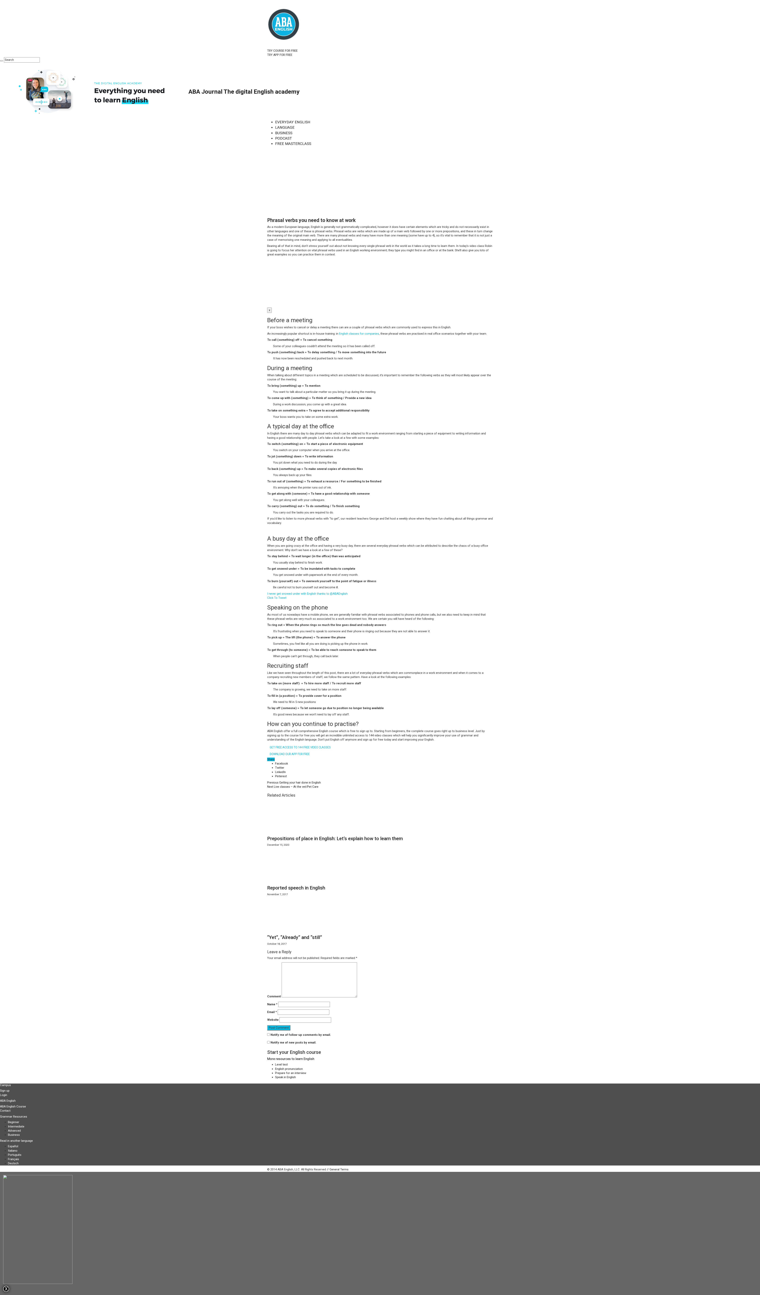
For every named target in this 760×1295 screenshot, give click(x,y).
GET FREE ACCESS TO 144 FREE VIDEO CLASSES (300, 747)
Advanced (14, 1130)
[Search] (1, 60)
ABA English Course (13, 1106)
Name (272, 1004)
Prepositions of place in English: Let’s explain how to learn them (335, 838)
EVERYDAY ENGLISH (292, 122)
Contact (5, 1110)
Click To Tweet (276, 598)
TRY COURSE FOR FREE (282, 50)
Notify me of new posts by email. (293, 1042)
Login (3, 1095)
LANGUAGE (284, 127)
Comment (274, 996)
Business (14, 1135)
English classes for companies (359, 333)
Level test (281, 1064)
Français (13, 1159)
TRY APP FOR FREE (279, 55)
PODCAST (283, 138)
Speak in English (285, 1077)
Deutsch (13, 1163)
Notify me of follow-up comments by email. (301, 1035)
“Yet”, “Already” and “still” (294, 937)
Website (273, 1020)
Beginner (13, 1122)
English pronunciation (289, 1069)
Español (13, 1146)
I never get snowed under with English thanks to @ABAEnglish (307, 593)
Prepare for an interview (290, 1073)
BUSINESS (283, 133)
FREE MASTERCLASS (293, 143)
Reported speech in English (296, 888)
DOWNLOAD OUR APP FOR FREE (290, 754)
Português (14, 1155)
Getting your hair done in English (294, 782)
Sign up (5, 1090)
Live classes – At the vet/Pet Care (292, 786)
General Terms (339, 1169)
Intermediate (16, 1126)
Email (272, 1012)
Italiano (12, 1150)
